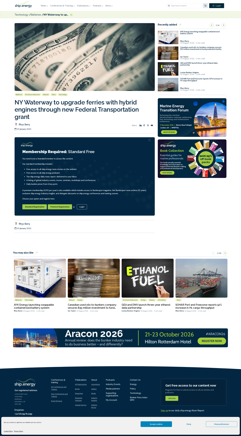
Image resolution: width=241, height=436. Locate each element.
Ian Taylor (72, 311)
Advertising (95, 384)
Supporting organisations (112, 394)
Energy (80, 300)
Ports (178, 300)
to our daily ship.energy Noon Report (182, 410)
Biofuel (71, 300)
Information (162, 300)
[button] (212, 25)
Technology (21, 14)
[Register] (216, 5)
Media (93, 393)
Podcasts (97, 6)
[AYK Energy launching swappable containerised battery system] (168, 38)
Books (77, 389)
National (46, 94)
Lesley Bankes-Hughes (131, 311)
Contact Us (135, 380)
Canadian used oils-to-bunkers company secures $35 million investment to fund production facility (201, 48)
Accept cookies (156, 424)
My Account (111, 400)
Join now (172, 398)
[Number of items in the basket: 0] (205, 5)
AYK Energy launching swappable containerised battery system (200, 33)
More (108, 6)
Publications (83, 6)
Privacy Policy (18, 431)
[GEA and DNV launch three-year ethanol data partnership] (168, 70)
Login (81, 207)
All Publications (81, 384)
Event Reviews (56, 401)
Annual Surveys (80, 405)
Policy (54, 94)
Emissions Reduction (32, 94)
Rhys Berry (24, 124)
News (43, 6)
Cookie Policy (8, 431)
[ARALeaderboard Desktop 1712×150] (120, 338)
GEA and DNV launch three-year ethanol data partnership (199, 64)
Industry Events (113, 384)
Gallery (94, 389)
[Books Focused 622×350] (192, 158)
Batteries (36, 14)
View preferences (221, 424)
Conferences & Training (61, 6)
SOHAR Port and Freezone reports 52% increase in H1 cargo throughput (201, 80)
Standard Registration (34, 207)
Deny (189, 424)
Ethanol (152, 300)
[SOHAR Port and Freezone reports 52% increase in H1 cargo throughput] (168, 86)
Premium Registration (59, 207)
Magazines (79, 393)
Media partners (113, 389)
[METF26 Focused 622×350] (192, 117)
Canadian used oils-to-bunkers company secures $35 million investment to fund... (92, 306)
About (94, 380)
